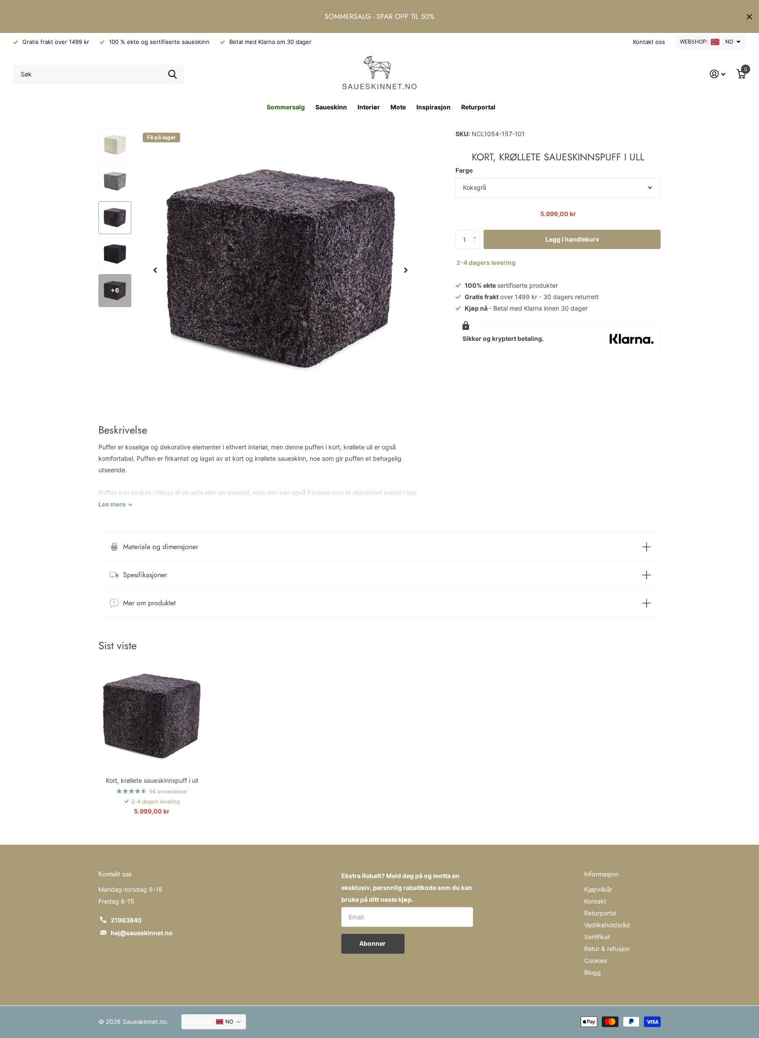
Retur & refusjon (607, 948)
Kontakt (595, 901)
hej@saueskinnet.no (142, 933)
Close (749, 16)
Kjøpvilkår (598, 889)
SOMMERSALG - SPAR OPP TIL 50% (379, 16)
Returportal (478, 107)
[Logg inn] (717, 74)
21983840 (126, 920)
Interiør (369, 107)
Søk (172, 74)
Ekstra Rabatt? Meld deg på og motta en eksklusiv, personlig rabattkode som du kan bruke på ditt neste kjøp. (406, 887)
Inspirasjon (433, 107)
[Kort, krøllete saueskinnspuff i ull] (151, 716)
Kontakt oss (649, 41)
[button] (155, 270)
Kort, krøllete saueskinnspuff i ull (152, 780)
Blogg (592, 972)
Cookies (595, 960)
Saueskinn (331, 107)
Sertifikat (597, 936)
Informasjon (601, 874)
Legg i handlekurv (572, 239)
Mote (398, 107)
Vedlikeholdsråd (607, 925)
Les (112, 504)
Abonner (373, 943)
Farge (464, 170)
